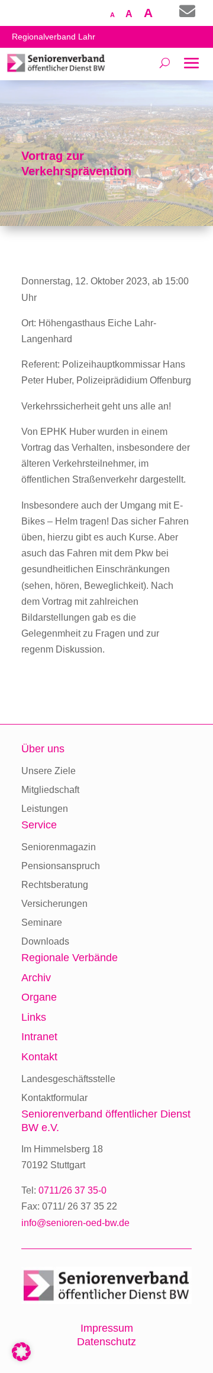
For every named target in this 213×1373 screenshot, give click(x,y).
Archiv (36, 978)
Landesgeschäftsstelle (68, 1079)
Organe (39, 997)
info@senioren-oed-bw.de (75, 1223)
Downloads (45, 941)
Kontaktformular (54, 1098)
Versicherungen (54, 904)
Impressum (106, 1328)
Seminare (41, 922)
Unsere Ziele (48, 771)
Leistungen (44, 809)
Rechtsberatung (54, 885)
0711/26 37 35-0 (72, 1190)
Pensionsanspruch (60, 866)
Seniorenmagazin (58, 847)
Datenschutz (106, 1342)
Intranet (39, 1037)
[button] (21, 1352)
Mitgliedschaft (50, 790)
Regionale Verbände (69, 958)
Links (33, 1017)
